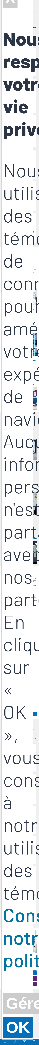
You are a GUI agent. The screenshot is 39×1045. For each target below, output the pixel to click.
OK (18, 1027)
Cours (24, 1043)
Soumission (34, 1043)
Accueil (5, 1043)
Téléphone (15, 1043)
